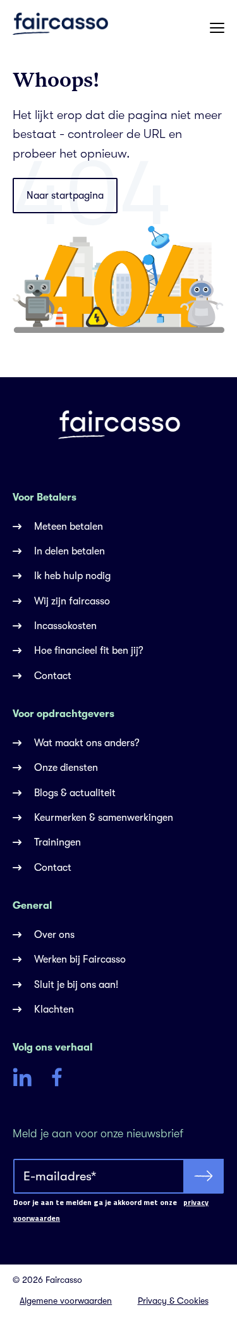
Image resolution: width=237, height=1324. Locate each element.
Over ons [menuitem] (54, 934)
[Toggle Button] (217, 27)
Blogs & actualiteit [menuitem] (75, 793)
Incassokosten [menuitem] (65, 626)
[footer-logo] (119, 424)
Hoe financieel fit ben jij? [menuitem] (88, 650)
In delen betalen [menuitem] (69, 551)
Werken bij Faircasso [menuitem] (80, 959)
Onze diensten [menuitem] (66, 767)
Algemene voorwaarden (66, 1301)
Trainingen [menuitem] (57, 842)
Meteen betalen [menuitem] (68, 526)
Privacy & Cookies (173, 1301)
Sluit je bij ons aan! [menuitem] (76, 984)
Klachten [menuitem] (54, 1009)
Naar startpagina (65, 195)
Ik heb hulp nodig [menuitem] (72, 576)
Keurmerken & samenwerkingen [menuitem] (103, 817)
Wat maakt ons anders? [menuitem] (87, 743)
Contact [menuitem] (52, 676)
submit (203, 1176)
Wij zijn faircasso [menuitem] (72, 601)
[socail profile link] (22, 1080)
